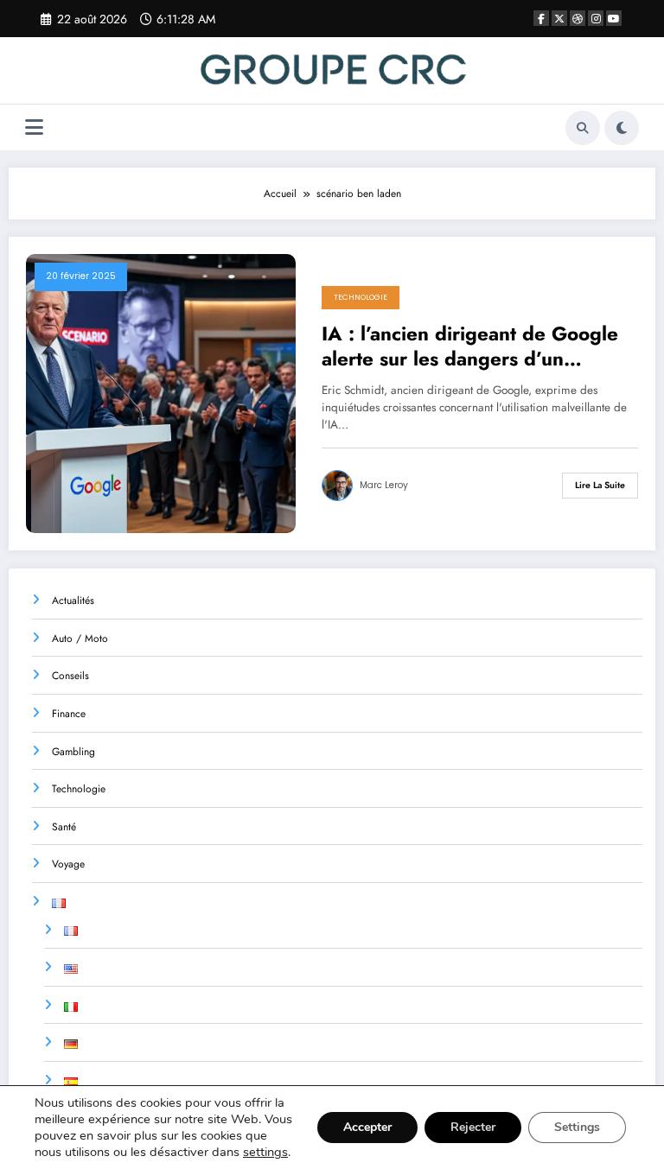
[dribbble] (577, 18)
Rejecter (472, 1127)
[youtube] (614, 18)
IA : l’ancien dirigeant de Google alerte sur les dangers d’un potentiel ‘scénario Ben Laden (470, 346)
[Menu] (34, 127)
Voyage (68, 864)
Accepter (367, 1127)
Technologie (360, 297)
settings (265, 1151)
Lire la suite (600, 485)
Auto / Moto (80, 638)
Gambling (73, 751)
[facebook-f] (541, 18)
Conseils (70, 675)
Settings (577, 1127)
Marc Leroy (384, 485)
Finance (69, 713)
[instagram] (595, 18)
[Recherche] (582, 128)
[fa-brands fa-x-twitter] (559, 18)
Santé (64, 827)
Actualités (73, 600)
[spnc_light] (621, 128)
